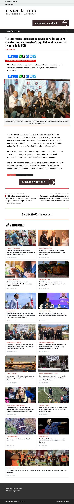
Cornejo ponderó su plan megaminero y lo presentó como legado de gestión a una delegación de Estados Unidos (52, 346)
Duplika (66, 501)
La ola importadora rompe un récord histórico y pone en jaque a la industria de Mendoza (52, 283)
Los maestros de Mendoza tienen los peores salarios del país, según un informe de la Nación (21, 378)
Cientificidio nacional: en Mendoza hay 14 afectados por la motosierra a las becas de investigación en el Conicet (20, 346)
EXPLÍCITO (20, 501)
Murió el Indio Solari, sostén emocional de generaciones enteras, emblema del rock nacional (52, 440)
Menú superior (12, 1)
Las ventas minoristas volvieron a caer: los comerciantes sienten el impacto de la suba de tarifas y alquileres (52, 378)
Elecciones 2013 (21, 175)
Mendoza (30, 175)
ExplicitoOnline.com (37, 214)
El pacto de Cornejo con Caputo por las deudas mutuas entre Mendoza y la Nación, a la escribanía (52, 252)
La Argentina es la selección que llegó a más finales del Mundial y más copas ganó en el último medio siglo (53, 409)
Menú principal (13, 31)
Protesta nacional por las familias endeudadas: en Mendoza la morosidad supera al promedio (19, 283)
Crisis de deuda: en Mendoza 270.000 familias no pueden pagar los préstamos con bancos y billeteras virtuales (21, 252)
